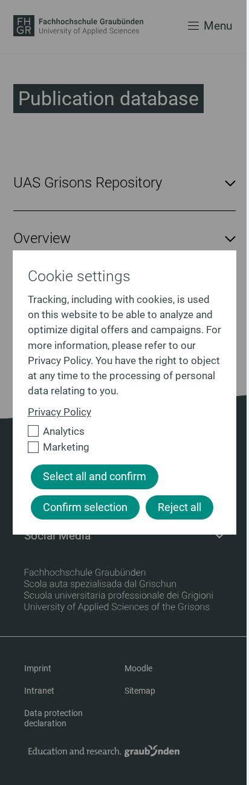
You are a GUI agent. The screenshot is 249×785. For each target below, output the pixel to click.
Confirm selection (85, 507)
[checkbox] (120, 431)
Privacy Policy (59, 412)
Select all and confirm (94, 477)
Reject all (179, 507)
